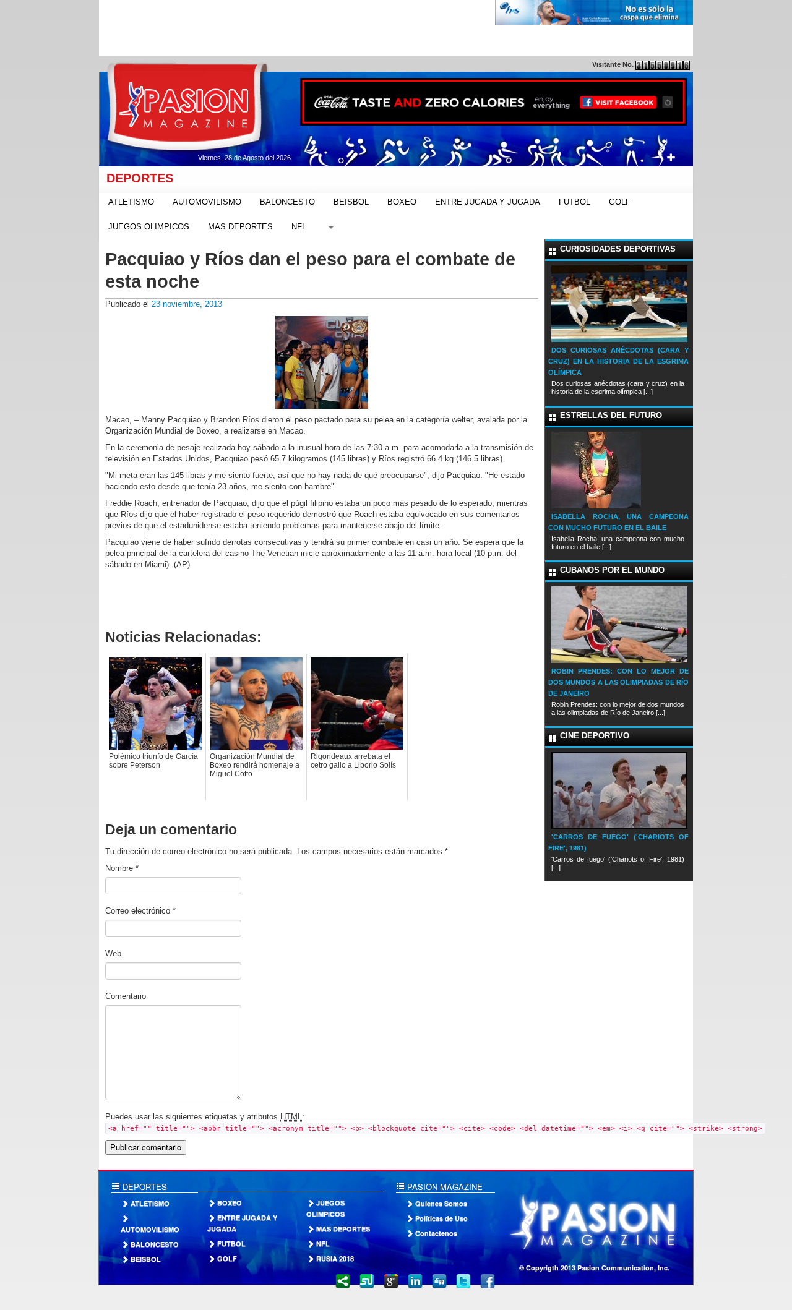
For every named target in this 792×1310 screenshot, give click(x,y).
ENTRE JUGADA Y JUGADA (487, 202)
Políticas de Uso (441, 1218)
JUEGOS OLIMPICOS (148, 226)
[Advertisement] (324, 28)
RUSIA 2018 (335, 1258)
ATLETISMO (131, 202)
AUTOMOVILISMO (207, 202)
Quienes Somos (441, 1203)
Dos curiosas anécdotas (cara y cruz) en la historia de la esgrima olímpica (618, 361)
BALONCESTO (287, 202)
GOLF (620, 202)
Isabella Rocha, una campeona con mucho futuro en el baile (618, 522)
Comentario (125, 996)
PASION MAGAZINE (444, 1186)
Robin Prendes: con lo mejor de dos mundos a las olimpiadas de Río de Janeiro (618, 682)
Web (113, 953)
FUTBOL (574, 202)
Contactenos (436, 1233)
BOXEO (401, 202)
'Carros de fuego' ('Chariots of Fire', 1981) (618, 842)
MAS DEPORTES (240, 226)
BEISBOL (351, 202)
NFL (298, 226)
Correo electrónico (140, 910)
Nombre (122, 868)
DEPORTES (136, 178)
